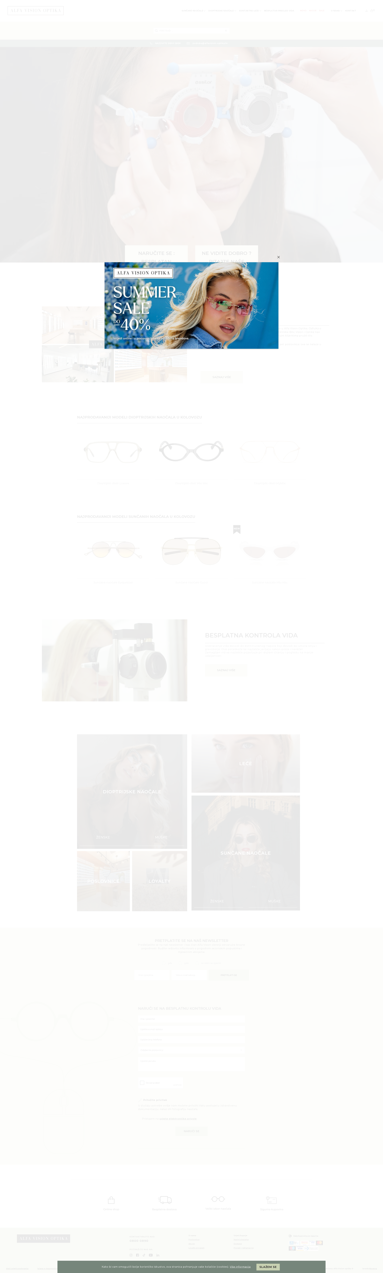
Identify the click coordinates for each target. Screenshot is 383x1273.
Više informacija (240, 1266)
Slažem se (268, 1267)
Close (278, 257)
